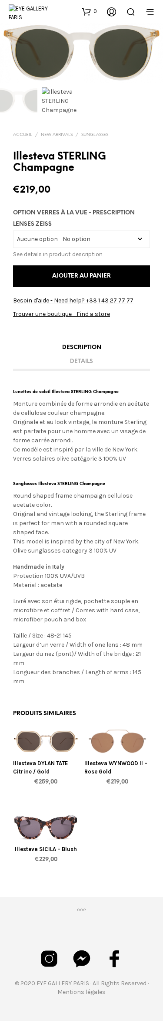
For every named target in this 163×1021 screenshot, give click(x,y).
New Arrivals (57, 134)
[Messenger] (82, 959)
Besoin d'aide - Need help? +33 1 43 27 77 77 (73, 300)
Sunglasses (94, 134)
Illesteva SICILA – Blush (46, 849)
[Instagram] (49, 959)
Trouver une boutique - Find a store (61, 314)
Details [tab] (81, 361)
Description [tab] (81, 347)
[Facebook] (114, 959)
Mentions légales (81, 992)
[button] (89, 11)
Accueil (22, 134)
